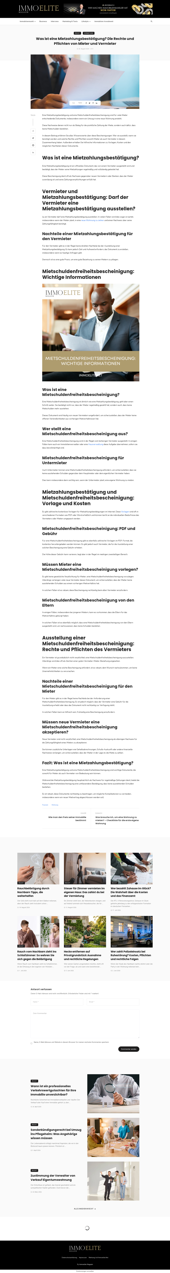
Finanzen (45, 805)
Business (43, 21)
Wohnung (55, 805)
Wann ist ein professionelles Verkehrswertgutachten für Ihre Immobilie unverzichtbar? (53, 1090)
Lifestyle (85, 21)
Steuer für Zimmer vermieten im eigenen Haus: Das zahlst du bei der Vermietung (84, 892)
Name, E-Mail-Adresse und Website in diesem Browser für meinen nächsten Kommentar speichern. (71, 1042)
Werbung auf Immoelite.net (98, 1258)
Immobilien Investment (103, 21)
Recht (77, 33)
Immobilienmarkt (27, 21)
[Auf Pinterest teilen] (93, 103)
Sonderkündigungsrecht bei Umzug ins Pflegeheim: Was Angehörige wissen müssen (56, 1134)
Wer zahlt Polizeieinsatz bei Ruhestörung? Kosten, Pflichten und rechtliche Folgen (131, 955)
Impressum (83, 1258)
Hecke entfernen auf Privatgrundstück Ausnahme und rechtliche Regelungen (82, 955)
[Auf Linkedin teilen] (97, 103)
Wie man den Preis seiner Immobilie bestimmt (67, 819)
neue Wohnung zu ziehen (92, 220)
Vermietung (88, 33)
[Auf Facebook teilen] (86, 103)
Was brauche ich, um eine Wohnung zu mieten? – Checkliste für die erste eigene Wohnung (117, 820)
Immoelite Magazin (86, 1264)
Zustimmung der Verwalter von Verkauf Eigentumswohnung (53, 1178)
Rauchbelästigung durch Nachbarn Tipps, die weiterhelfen (33, 892)
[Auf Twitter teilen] (90, 103)
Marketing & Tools (70, 21)
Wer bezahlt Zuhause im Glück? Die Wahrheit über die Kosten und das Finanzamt (131, 892)
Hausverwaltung (95, 444)
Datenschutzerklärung (69, 1258)
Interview (55, 21)
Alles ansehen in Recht (83, 1209)
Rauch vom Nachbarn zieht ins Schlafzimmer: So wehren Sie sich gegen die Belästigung (36, 955)
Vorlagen (125, 511)
